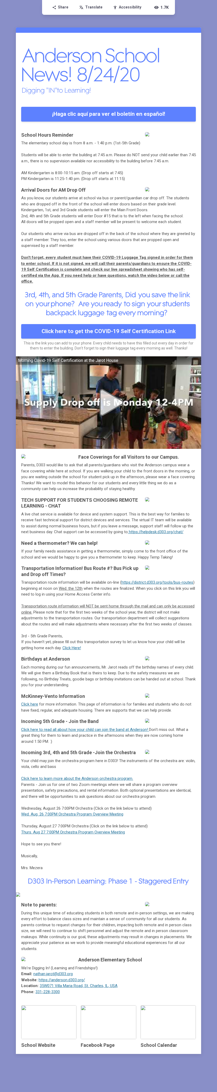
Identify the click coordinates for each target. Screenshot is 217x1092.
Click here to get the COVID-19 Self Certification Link (109, 331)
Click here (29, 704)
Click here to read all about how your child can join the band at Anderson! (85, 729)
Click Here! (71, 648)
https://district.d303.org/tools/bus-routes (157, 582)
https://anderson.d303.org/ (62, 980)
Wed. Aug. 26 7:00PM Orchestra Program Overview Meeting (72, 814)
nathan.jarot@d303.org (53, 973)
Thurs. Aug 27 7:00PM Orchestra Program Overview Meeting (73, 832)
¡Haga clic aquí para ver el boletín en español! (108, 114)
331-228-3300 (47, 991)
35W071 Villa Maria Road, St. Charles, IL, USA (78, 985)
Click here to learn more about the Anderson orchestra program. (77, 778)
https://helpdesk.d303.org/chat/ (156, 531)
